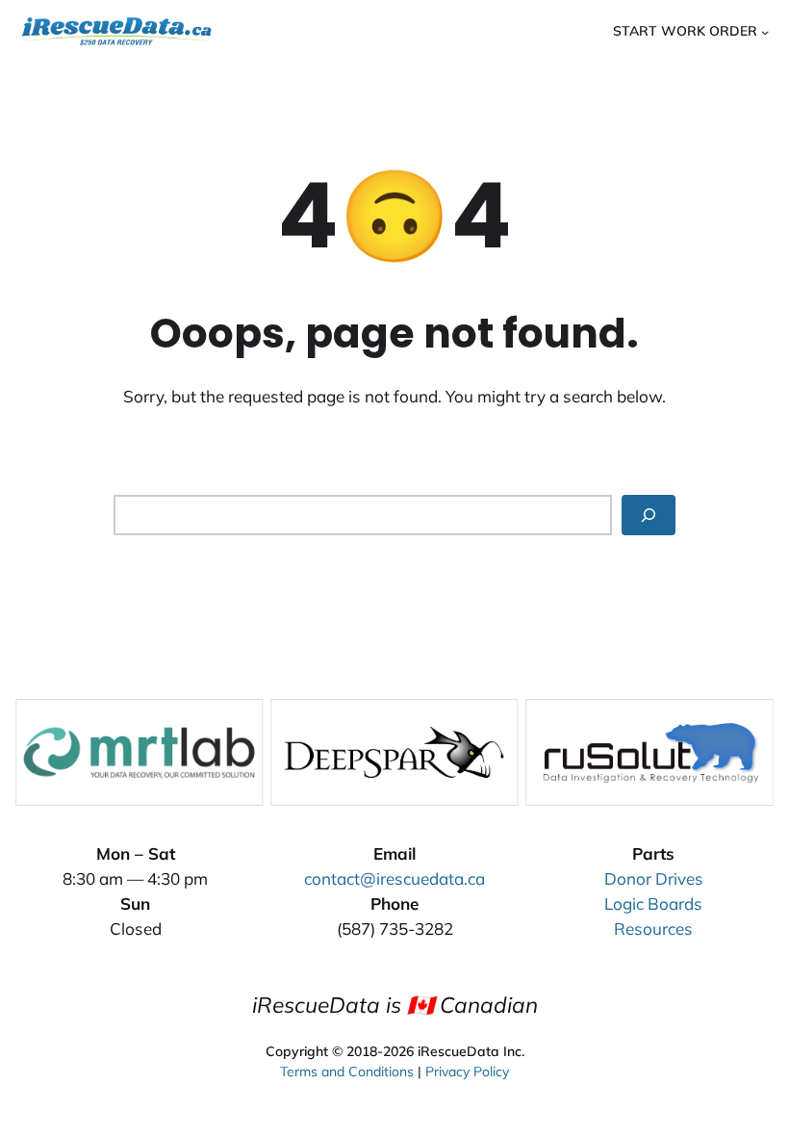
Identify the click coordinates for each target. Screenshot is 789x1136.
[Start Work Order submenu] (765, 31)
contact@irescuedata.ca (394, 878)
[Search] (648, 515)
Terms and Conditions (347, 1071)
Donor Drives (653, 878)
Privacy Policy (467, 1071)
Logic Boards (653, 903)
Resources (653, 928)
